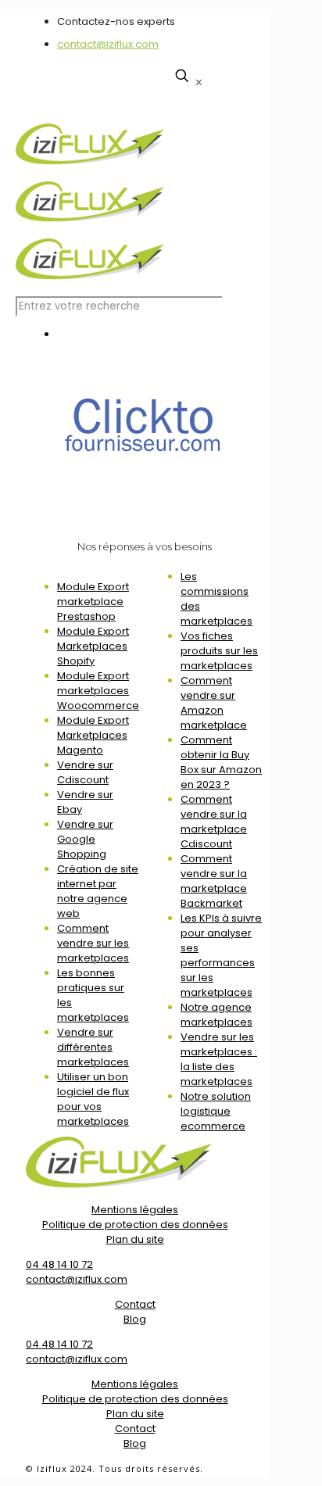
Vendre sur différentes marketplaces (93, 1047)
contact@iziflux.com (108, 44)
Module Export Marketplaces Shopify (93, 646)
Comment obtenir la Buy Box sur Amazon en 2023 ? (221, 762)
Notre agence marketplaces (216, 1014)
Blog (134, 1319)
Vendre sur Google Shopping (85, 839)
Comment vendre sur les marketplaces (93, 943)
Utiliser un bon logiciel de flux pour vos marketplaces (93, 1099)
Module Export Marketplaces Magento (93, 735)
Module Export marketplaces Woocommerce (98, 690)
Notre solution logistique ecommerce (216, 1111)
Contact (135, 1304)
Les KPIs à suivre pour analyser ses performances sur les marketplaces (221, 955)
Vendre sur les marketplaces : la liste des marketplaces (219, 1059)
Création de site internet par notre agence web (97, 891)
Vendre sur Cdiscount (85, 772)
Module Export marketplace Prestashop (93, 601)
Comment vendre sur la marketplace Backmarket (214, 881)
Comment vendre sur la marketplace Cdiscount (214, 821)
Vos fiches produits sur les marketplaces (219, 650)
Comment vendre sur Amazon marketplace (214, 702)
